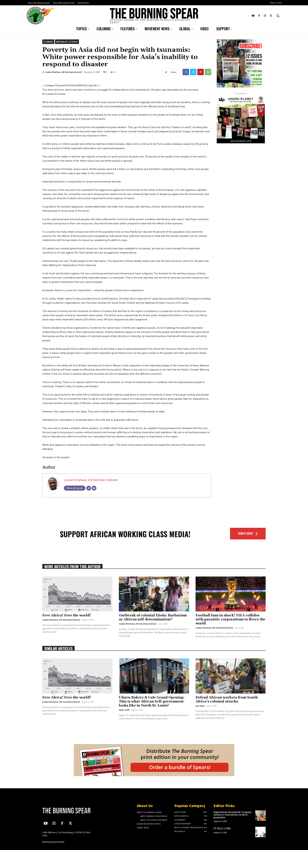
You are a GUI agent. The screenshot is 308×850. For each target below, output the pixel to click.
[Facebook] (259, 16)
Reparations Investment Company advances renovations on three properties (233, 815)
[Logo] (68, 810)
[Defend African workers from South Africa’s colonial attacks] (231, 676)
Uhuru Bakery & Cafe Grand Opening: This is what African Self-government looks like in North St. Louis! (151, 701)
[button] (278, 16)
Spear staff (124, 710)
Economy (48, 41)
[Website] (88, 488)
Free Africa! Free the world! (66, 615)
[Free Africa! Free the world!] (77, 594)
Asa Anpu (200, 706)
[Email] (94, 488)
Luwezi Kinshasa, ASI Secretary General (63, 72)
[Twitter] (271, 16)
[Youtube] (253, 16)
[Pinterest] (200, 72)
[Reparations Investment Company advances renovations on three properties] (260, 815)
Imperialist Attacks (67, 41)
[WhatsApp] (208, 72)
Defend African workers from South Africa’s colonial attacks (227, 699)
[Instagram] (265, 16)
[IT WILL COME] (260, 832)
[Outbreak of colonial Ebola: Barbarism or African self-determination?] (154, 594)
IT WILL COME (222, 828)
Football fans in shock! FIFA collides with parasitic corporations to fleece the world (230, 619)
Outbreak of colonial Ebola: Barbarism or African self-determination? (153, 617)
